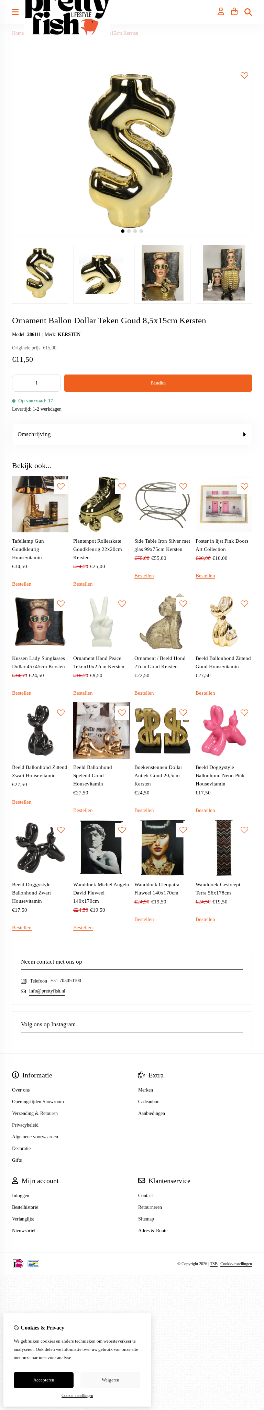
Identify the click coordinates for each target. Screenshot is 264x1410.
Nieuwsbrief (24, 1230)
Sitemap (146, 1219)
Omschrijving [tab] (34, 434)
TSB (214, 1263)
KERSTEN (69, 334)
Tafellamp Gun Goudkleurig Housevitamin (28, 549)
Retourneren (150, 1207)
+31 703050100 (66, 980)
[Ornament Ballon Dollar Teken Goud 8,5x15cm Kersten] (132, 235)
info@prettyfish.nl (47, 991)
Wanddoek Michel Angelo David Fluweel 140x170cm (101, 893)
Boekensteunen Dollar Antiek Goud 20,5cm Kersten (158, 775)
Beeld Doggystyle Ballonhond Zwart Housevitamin (31, 893)
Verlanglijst (23, 1219)
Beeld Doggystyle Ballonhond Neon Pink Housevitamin (220, 775)
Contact (145, 1195)
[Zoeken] (248, 12)
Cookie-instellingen (236, 1263)
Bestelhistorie (25, 1207)
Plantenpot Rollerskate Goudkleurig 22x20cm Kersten (97, 549)
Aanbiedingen (151, 1113)
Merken (145, 1090)
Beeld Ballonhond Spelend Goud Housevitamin (92, 775)
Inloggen (20, 1195)
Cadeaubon (149, 1101)
